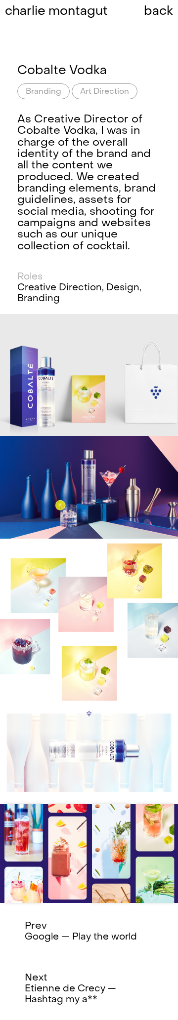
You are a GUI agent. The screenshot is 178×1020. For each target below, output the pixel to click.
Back (158, 12)
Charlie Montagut (56, 12)
